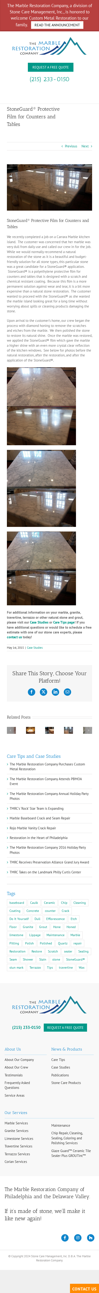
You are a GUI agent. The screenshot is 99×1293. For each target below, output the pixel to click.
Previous (71, 146)
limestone (16, 935)
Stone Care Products (66, 1083)
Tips (50, 967)
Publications (60, 1075)
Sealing (83, 951)
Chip (64, 903)
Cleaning (79, 903)
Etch (74, 919)
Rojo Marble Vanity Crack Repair (33, 828)
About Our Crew (16, 1067)
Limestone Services (19, 1138)
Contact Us (84, 1289)
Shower (28, 959)
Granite (28, 927)
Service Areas (14, 1095)
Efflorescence (55, 919)
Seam (13, 959)
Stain (42, 959)
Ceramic (49, 903)
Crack (65, 911)
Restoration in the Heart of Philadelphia (38, 838)
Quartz (62, 943)
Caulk (34, 903)
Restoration (17, 951)
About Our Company (19, 1059)
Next (85, 146)
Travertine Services (18, 1146)
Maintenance (55, 935)
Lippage (35, 935)
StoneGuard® (75, 959)
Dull (37, 919)
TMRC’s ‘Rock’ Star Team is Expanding (37, 808)
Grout (43, 927)
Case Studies (35, 648)
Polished (46, 943)
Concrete (32, 911)
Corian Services (16, 1161)
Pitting (14, 943)
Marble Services (16, 1123)
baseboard (16, 903)
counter (50, 911)
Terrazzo (35, 967)
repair (77, 943)
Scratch (53, 951)
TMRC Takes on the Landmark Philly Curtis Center (45, 872)
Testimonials (14, 1075)
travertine (66, 967)
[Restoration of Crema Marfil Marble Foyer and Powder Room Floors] (68, 729)
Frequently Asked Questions (17, 1085)
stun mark (16, 967)
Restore (37, 951)
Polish (29, 943)
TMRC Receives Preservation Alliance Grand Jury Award (49, 862)
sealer (68, 951)
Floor (13, 927)
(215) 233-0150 (50, 79)
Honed (71, 927)
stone (56, 959)
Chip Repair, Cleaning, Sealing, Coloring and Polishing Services (67, 1138)
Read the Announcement (57, 25)
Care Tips (58, 1059)
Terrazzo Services (17, 1154)
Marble (75, 935)
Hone (57, 927)
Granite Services (16, 1131)
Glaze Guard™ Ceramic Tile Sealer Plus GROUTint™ (71, 1153)
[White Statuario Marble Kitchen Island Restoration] (49, 729)
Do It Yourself (19, 919)
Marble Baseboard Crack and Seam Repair (40, 818)
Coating (14, 911)
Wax (81, 967)
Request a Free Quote (50, 67)
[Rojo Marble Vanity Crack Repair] (30, 729)
